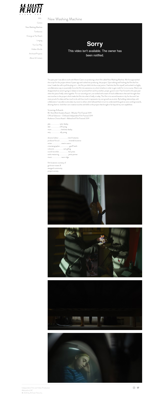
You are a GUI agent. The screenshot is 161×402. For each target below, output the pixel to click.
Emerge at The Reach (34, 36)
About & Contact (36, 58)
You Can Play (37, 44)
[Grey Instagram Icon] (134, 387)
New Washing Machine (34, 27)
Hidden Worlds (36, 49)
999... (40, 18)
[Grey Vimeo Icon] (137, 387)
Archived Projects (35, 53)
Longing (39, 40)
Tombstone (38, 31)
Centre (39, 22)
